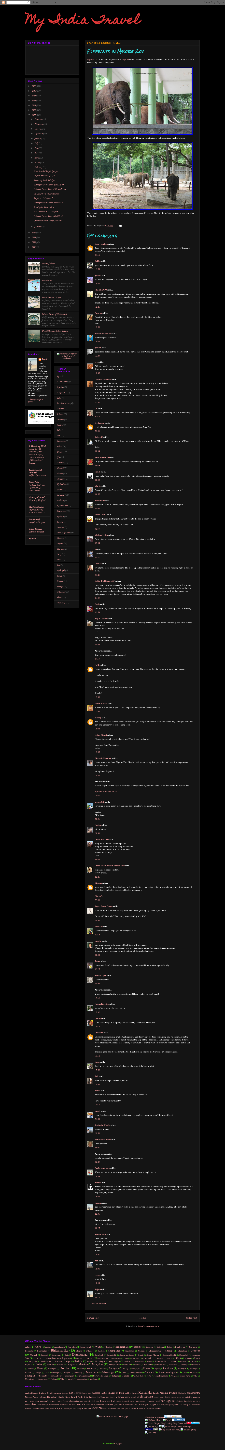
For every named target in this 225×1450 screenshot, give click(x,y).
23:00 (97, 1147)
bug (183, 1397)
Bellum (169, 1347)
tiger (105, 1408)
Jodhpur (60, 500)
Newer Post (93, 1317)
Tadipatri (115, 1376)
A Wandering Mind (37, 446)
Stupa (67, 1396)
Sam (46, 1372)
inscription (188, 1401)
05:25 (97, 574)
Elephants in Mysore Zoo (44, 198)
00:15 (97, 934)
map (61, 1404)
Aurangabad (85, 1346)
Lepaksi (28, 1364)
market (65, 1404)
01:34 (97, 451)
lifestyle (45, 1404)
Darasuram (56, 1354)
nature (121, 1404)
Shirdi (124, 1372)
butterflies (189, 1397)
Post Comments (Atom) (148, 1326)
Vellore (53, 1378)
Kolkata (60, 516)
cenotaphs (44, 1401)
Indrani (98, 1018)
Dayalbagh (99, 1355)
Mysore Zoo (92, 59)
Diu (58, 436)
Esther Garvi (101, 734)
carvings (29, 1400)
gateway (144, 1401)
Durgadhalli (183, 1355)
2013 (34, 105)
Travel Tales (34, 482)
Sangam (67, 1372)
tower (114, 1408)
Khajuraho (61, 511)
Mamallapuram (63, 533)
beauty (162, 1397)
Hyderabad (61, 484)
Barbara (99, 926)
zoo (159, 1408)
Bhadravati (180, 1346)
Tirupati (174, 1376)
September (38, 134)
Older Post (191, 1317)
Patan (102, 1368)
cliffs (58, 1401)
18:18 (97, 1104)
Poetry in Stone (39, 1396)
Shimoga (108, 1372)
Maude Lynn (100, 975)
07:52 (97, 983)
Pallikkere (91, 1368)
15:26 (97, 1196)
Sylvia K (99, 437)
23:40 (97, 430)
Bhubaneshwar (63, 403)
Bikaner (60, 414)
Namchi (31, 1368)
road (27, 1408)
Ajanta (60, 387)
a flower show (123, 1396)
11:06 (97, 1268)
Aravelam (72, 1346)
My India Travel (82, 21)
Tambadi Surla (138, 1376)
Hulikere (170, 1358)
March (37, 162)
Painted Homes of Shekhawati (54, 314)
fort (113, 1400)
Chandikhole (129, 1351)
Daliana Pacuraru (103, 379)
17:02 (97, 1084)
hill (173, 1401)
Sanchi (59, 576)
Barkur (137, 1346)
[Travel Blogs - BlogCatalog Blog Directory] (165, 1423)
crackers (70, 1401)
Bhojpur (79, 1351)
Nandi (40, 1368)
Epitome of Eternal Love (106, 791)
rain (190, 1404)
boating (173, 1397)
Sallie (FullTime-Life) (105, 580)
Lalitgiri (193, 1361)
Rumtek (28, 1372)
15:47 (97, 341)
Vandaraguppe (43, 1379)
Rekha (98, 261)
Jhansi (197, 1358)
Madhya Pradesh (168, 1392)
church (53, 1401)
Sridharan (99, 422)
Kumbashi (127, 1361)
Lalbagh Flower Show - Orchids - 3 (48, 216)
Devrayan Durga (126, 1354)
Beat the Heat (47, 280)
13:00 (97, 1012)
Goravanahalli (103, 1358)
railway (185, 1404)
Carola (98, 940)
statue (84, 1408)
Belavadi (160, 1347)
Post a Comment (98, 1303)
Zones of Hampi (48, 263)
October (37, 129)
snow (74, 1408)
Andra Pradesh (31, 1392)
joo (96, 361)
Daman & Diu (68, 1392)
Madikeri (50, 1364)
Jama (97, 961)
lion (57, 1404)
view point (124, 1408)
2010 (34, 232)
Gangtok (60, 452)
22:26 (97, 876)
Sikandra (193, 1372)
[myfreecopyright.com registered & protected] (67, 359)
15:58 (97, 1055)
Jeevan (98, 347)
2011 (34, 115)
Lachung (183, 1361)
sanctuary (41, 1408)
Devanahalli (111, 1355)
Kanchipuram (62, 506)
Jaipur (59, 489)
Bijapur (60, 409)
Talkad (125, 1375)
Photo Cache (100, 514)
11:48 (97, 1176)
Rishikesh (61, 570)
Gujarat (96, 1392)
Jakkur (128, 1392)
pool (171, 1404)
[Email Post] (120, 225)
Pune (59, 559)
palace (156, 1404)
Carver (98, 563)
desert (86, 1401)
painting (149, 1404)
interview (196, 1401)
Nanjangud (52, 1368)
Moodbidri (160, 1364)
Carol (97, 1110)
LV (96, 408)
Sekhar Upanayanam (37, 475)
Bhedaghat (29, 1351)
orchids (141, 1404)
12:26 (97, 306)
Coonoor (195, 1350)
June (36, 148)
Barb (97, 604)
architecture (145, 1396)
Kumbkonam (139, 1361)
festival (92, 1401)
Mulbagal (184, 1364)
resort (194, 1404)
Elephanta (61, 441)
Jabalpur (187, 1358)
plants (167, 1404)
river (198, 1404)
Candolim (101, 1351)
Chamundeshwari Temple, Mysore (47, 220)
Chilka (168, 1350)
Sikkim (61, 1396)
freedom (124, 1401)
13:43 (97, 751)
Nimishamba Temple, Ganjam (46, 171)
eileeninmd (100, 500)
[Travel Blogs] (160, 1426)
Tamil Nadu (77, 1396)
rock (31, 1408)
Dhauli (140, 1355)
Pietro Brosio (101, 703)
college (64, 1401)
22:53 (97, 1133)
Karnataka (145, 1392)
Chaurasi (141, 1351)
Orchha (65, 1368)
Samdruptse (55, 1372)
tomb (109, 1408)
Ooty (59, 554)
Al (96, 549)
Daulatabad (79, 1354)
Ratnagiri (182, 1368)
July (36, 143)
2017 (34, 86)
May (36, 153)
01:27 (97, 1228)
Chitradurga (182, 1351)
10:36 (97, 711)
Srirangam (69, 1375)
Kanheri (58, 1361)
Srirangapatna (83, 1375)
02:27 (97, 1161)
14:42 (97, 775)
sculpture (59, 1408)
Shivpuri (149, 1372)
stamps (79, 1408)
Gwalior (60, 462)
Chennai (60, 419)
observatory (129, 1404)
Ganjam (79, 1358)
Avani (98, 1346)
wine (155, 1408)
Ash (96, 1076)
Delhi (59, 430)
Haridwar (61, 479)
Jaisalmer (61, 495)
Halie (97, 664)
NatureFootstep (102, 1003)
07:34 (97, 644)
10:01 (97, 697)
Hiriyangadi (146, 1358)
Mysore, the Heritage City (44, 176)
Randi (97, 471)
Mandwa (83, 1364)
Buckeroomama (102, 1168)
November (38, 124)
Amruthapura (59, 1347)
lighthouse (52, 1404)
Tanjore (60, 581)
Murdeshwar (195, 1364)
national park (112, 1404)
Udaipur (60, 586)
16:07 (97, 355)
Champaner (114, 1350)
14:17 (97, 1026)
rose (35, 1408)
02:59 (97, 528)
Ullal (195, 1376)
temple (98, 1407)
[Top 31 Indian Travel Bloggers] (42, 423)
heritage (165, 1400)
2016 (34, 91)
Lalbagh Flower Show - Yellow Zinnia (50, 189)
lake (34, 1404)
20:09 (97, 1118)
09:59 (97, 658)
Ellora (59, 446)
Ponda (146, 1368)
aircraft (133, 1397)
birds (167, 1396)
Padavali (80, 1368)
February (38, 167)
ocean (135, 1404)
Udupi (59, 597)
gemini (98, 275)
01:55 (97, 494)
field (97, 1401)
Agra (59, 376)
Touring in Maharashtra (44, 207)
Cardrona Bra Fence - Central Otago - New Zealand (37, 488)
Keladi (89, 1361)
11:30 (97, 1254)
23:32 (97, 920)
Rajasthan (52, 1396)
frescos (131, 1401)
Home (143, 1317)
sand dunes (50, 1408)
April (36, 158)
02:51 (97, 508)
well (140, 1408)
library (39, 1404)
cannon (196, 1396)
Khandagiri (100, 1361)
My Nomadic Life (36, 507)
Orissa (28, 1396)
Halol (126, 1358)
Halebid (60, 468)
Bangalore (61, 392)
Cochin (60, 425)
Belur (59, 398)
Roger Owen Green (103, 906)
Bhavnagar (193, 1347)
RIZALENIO (101, 289)
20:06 (97, 402)
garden (138, 1401)
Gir (58, 457)
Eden (97, 1061)
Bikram (98, 882)
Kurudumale (160, 1361)
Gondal (89, 1358)
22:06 (97, 1213)
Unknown (99, 1032)
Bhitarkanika (59, 1350)
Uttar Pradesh (90, 1396)
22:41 (97, 899)
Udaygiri (61, 592)
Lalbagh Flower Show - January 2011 (49, 185)
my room (32, 538)
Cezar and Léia (102, 839)
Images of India (116, 1392)
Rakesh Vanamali (103, 333)
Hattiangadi (135, 1358)
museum (102, 1404)
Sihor (185, 1372)
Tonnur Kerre (185, 1376)
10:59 (97, 269)
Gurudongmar (116, 1358)
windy (150, 1408)
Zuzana (98, 312)
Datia (67, 1355)
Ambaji (48, 1347)
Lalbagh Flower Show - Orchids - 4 (48, 203)
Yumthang (94, 1379)
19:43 (97, 373)
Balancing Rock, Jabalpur (44, 180)
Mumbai (60, 538)
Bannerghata (121, 1346)
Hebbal (104, 1392)
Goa (89, 1392)
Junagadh (32, 1361)
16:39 (97, 795)
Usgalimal (29, 1378)
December (38, 119)
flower (102, 1400)
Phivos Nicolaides (103, 1139)
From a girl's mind (36, 497)
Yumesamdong (82, 1379)
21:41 (97, 833)
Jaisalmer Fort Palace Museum (46, 194)
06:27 (97, 969)
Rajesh (98, 1202)
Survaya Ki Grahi (101, 1375)
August (37, 138)
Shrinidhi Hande (102, 1125)
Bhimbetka (42, 1350)
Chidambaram (155, 1350)
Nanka (98, 824)
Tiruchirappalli (161, 1375)
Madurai (60, 527)
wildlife (145, 1408)
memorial (72, 1404)
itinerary (28, 1404)
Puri (58, 565)
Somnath (43, 1375)
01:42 (97, 954)
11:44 (97, 728)
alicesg (98, 717)
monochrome (83, 1404)
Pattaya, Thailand (36, 532)
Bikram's (98, 895)
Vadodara (61, 603)
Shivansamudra (136, 1372)
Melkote (127, 1364)
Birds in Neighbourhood (50, 1392)
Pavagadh (114, 1368)
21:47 (97, 859)
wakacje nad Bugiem (37, 522)
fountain (118, 1401)
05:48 (97, 597)
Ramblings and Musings (35, 471)
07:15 (97, 1297)
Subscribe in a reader (154, 1416)
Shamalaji (77, 1372)
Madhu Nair (100, 1234)
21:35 (97, 818)
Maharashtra (193, 1392)
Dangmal (44, 1355)
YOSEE (98, 1182)
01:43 (97, 479)
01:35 (97, 465)
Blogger (117, 1443)
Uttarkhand (101, 1397)
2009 (34, 237)
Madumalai (61, 1364)
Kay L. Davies (101, 618)
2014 (34, 100)
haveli (157, 1401)
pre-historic (177, 1404)
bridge (179, 1397)
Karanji (135, 1393)
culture (77, 1401)
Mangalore (97, 1364)
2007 (34, 247)
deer (82, 1401)
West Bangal (110, 1397)
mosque (94, 1404)
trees (119, 1408)
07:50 (97, 254)
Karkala (78, 1361)
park (162, 1404)
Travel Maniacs (35, 529)
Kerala (156, 1392)
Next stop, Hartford (37, 500)
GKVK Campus (81, 1393)
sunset (90, 1408)
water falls (133, 1408)
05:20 (97, 557)
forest (109, 1401)
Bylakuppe (90, 1351)
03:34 (97, 543)
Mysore (125, 59)
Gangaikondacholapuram (58, 1358)
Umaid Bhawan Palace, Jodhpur (55, 331)
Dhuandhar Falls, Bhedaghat (46, 212)
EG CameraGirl (102, 457)
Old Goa (60, 549)
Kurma (149, 1361)
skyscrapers (68, 1408)
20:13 (97, 416)
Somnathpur (56, 1375)
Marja (98, 485)
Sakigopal (38, 1372)
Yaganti (70, 1379)
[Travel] (167, 1420)
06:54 (97, 612)
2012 (34, 110)
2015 (34, 96)
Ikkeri (178, 1358)
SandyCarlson (101, 243)
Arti (96, 1260)
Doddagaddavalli (169, 1355)
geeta (97, 1274)
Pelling (125, 1368)
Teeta (148, 1375)
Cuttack (33, 1354)
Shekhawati (92, 1372)
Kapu (68, 1361)
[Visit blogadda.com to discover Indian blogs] (193, 1423)
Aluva (38, 1346)
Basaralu (149, 1346)
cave (37, 1400)
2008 (34, 242)
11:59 (97, 1282)
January (38, 227)
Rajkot (157, 1368)
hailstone (151, 1401)
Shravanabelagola (167, 1372)
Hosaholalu (159, 1358)
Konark (60, 522)
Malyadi (71, 1364)
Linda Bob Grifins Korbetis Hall (110, 865)
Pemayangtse (135, 1368)
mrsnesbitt (99, 801)
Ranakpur (168, 1368)
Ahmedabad (62, 382)
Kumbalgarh (114, 1361)
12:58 (97, 327)
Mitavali (137, 1364)
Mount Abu (173, 1364)
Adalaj (28, 1346)
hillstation (179, 1401)
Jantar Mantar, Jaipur (51, 297)
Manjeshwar (114, 1364)
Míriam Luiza (101, 534)
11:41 (97, 283)
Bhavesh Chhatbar (103, 758)
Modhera (148, 1364)
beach (156, 1396)
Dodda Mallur (152, 1354)
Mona (97, 1090)
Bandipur (109, 1347)
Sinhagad (30, 1375)
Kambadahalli (46, 1361)
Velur (62, 1379)
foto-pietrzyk (34, 519)
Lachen (173, 1361)
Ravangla (193, 1368)
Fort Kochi (37, 1358)
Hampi (60, 473)
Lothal (39, 1364)
